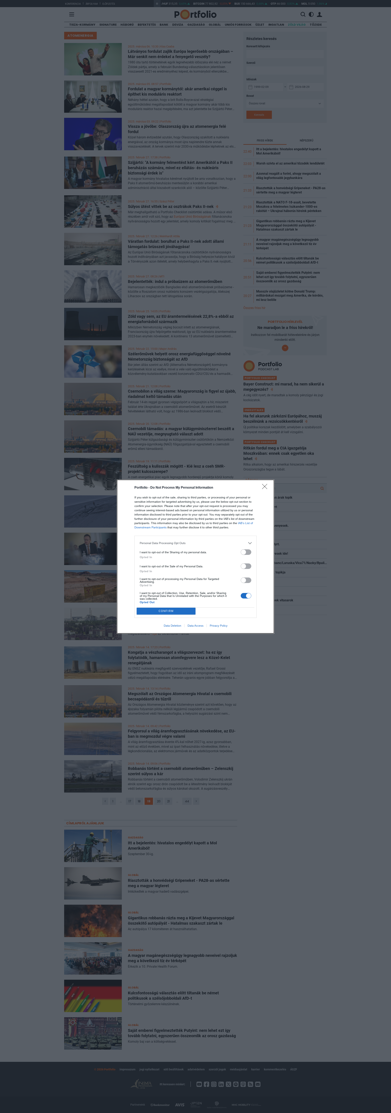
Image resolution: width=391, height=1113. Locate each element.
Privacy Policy (218, 625)
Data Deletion (172, 625)
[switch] (246, 552)
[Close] (266, 488)
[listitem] (195, 543)
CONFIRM (166, 611)
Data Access (195, 625)
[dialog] (195, 556)
